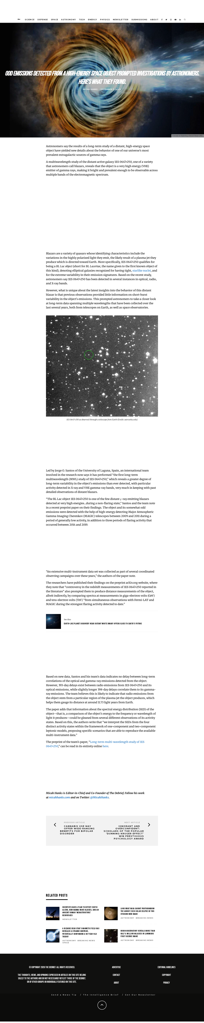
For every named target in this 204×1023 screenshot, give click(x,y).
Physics (105, 19)
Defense (42, 19)
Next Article (132, 822)
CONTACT (116, 975)
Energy (92, 19)
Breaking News (144, 918)
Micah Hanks (90, 89)
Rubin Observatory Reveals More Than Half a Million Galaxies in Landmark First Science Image (138, 933)
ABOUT (116, 982)
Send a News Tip (64, 995)
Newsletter (120, 19)
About (154, 19)
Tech (82, 19)
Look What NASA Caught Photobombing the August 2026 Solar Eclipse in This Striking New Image (138, 911)
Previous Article (74, 822)
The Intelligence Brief (101, 995)
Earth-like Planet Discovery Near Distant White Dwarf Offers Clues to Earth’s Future (103, 623)
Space (54, 19)
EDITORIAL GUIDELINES (166, 967)
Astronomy (68, 19)
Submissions (139, 19)
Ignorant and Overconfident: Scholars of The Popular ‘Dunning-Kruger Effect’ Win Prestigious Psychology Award (124, 832)
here (105, 746)
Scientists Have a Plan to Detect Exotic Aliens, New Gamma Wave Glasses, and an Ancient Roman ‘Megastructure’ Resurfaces (80, 911)
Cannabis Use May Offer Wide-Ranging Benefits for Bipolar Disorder (77, 830)
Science (29, 19)
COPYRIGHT (166, 975)
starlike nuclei (141, 270)
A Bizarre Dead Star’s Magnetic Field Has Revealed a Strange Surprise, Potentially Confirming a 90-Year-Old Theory (80, 932)
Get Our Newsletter (140, 995)
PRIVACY (166, 982)
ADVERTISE (116, 967)
